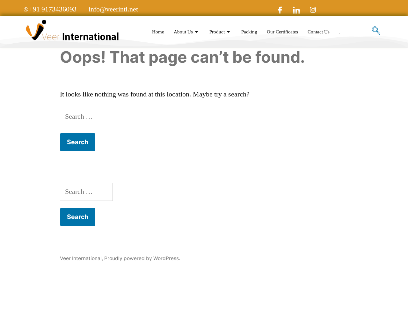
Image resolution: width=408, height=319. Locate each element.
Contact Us (319, 32)
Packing (249, 32)
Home (158, 32)
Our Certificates (282, 32)
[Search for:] (204, 116)
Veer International (81, 258)
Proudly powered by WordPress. (142, 258)
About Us (183, 32)
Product (217, 32)
